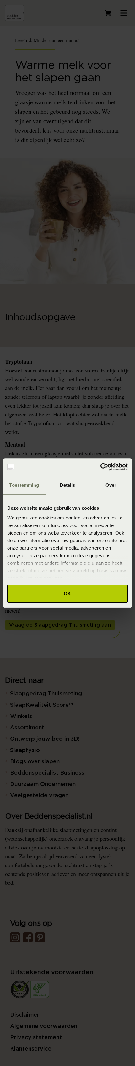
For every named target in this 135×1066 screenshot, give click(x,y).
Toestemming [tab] (24, 485)
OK (67, 593)
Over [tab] (110, 485)
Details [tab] (67, 485)
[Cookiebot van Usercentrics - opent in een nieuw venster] (100, 467)
